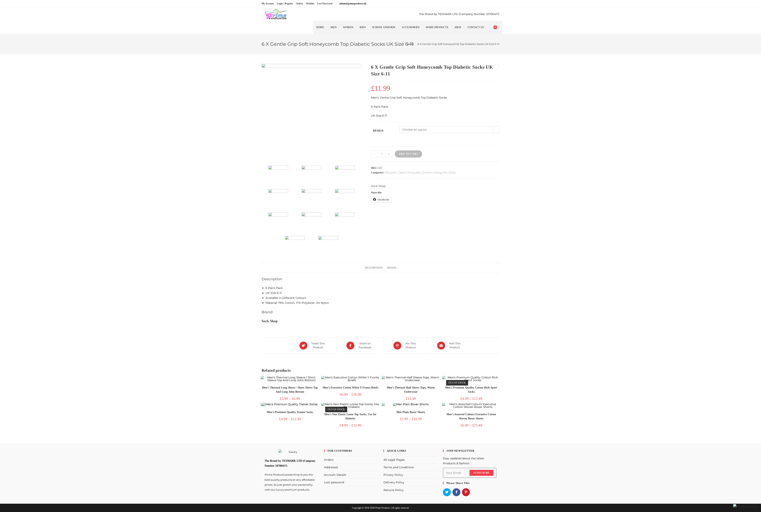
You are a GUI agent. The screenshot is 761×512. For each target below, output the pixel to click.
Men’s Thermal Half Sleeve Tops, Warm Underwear (411, 389)
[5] (278, 222)
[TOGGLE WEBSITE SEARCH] (500, 27)
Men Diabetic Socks (428, 172)
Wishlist (310, 3)
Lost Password (324, 3)
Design (378, 130)
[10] (311, 175)
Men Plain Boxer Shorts (410, 412)
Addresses (331, 467)
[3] (345, 222)
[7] (311, 199)
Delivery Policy (393, 482)
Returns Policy (393, 490)
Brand (391, 267)
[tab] (373, 267)
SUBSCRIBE (481, 472)
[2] (295, 246)
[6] (345, 199)
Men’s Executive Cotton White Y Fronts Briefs (350, 387)
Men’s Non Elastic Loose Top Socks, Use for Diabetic (350, 416)
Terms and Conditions (398, 467)
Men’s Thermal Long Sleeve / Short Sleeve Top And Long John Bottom (290, 389)
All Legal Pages (394, 460)
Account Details (335, 475)
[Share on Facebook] (456, 492)
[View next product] (496, 66)
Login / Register (285, 3)
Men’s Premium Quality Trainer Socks (290, 412)
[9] (345, 175)
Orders (299, 3)
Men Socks (449, 172)
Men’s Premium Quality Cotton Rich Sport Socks (471, 389)
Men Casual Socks (402, 172)
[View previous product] (489, 66)
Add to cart (408, 154)
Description (373, 267)
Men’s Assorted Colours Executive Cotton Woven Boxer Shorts (471, 416)
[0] (311, 114)
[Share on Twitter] (447, 492)
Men (387, 172)
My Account (268, 3)
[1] (328, 246)
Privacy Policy (393, 475)
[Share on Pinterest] (466, 492)
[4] (311, 222)
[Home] (402, 44)
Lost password (334, 482)
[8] (278, 199)
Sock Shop (378, 186)
